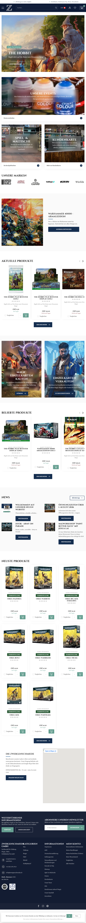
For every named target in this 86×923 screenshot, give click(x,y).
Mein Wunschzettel (72, 857)
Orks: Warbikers (43, 658)
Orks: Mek (14, 715)
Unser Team (48, 883)
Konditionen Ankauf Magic (53, 889)
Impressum (48, 847)
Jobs (46, 886)
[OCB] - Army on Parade (24, 524)
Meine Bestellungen (72, 850)
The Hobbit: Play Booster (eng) (16, 298)
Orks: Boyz (14, 658)
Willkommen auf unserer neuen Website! (25, 507)
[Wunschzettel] (75, 8)
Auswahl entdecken (63, 229)
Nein (76, 916)
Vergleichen (10, 315)
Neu (24, 847)
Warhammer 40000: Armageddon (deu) (46, 450)
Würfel (25, 860)
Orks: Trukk (72, 658)
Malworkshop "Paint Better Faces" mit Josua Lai (70, 526)
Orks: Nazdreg (14, 599)
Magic (25, 853)
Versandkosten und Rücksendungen (51, 861)
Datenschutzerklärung (51, 853)
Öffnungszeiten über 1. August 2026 (71, 506)
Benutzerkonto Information (74, 847)
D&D (24, 857)
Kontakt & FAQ (49, 866)
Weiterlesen (23, 519)
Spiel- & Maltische (50, 873)
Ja (69, 916)
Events (47, 876)
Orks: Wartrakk (43, 715)
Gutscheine (48, 896)
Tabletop (25, 850)
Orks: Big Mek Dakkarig (71, 600)
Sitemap (47, 869)
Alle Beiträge (76, 498)
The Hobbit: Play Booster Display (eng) (46, 298)
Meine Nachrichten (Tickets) (74, 853)
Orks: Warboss (43, 599)
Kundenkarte (49, 879)
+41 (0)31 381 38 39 (11, 867)
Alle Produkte (70, 864)
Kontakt (7, 830)
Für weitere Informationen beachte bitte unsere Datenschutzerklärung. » (43, 919)
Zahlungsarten (49, 857)
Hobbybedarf (27, 864)
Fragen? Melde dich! (16, 778)
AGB (46, 850)
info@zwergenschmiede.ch (14, 873)
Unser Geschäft (24, 830)
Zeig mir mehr (41, 325)
